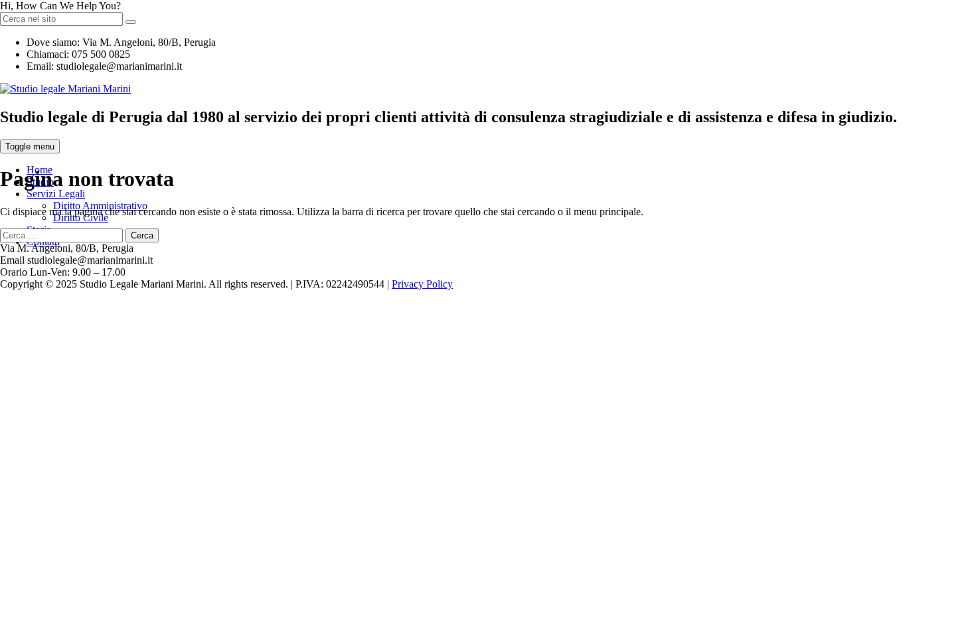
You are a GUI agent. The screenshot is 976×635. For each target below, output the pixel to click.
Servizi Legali (56, 193)
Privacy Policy (422, 284)
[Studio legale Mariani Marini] (65, 88)
